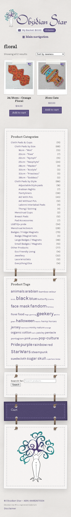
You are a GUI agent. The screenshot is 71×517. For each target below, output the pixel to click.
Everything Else (23, 263)
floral (14, 314)
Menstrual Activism (22, 228)
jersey (15, 327)
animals (17, 291)
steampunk (39, 352)
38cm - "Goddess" (28, 177)
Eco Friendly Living (25, 251)
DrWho (51, 299)
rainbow (40, 344)
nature (40, 327)
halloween (25, 320)
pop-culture (48, 338)
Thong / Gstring (27, 208)
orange (48, 328)
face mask (20, 306)
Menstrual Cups (24, 212)
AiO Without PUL (28, 200)
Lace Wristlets (23, 259)
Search (15, 385)
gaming (32, 315)
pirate (34, 338)
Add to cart (19, 113)
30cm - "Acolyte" (28, 169)
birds (13, 299)
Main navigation (37, 37)
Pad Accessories (24, 220)
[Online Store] (35, 18)
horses (52, 321)
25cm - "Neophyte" (29, 161)
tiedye (57, 359)
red (50, 345)
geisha (56, 315)
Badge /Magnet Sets (26, 235)
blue (33, 298)
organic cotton (21, 332)
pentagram (17, 338)
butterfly (42, 299)
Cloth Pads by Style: (26, 181)
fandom (38, 306)
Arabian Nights (27, 189)
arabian (31, 291)
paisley (40, 332)
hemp (44, 321)
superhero (50, 359)
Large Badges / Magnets (28, 239)
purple (26, 344)
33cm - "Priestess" (29, 173)
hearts (37, 322)
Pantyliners (25, 193)
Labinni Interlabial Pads (32, 204)
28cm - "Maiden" (28, 165)
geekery (44, 314)
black (22, 298)
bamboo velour (47, 291)
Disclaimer (10, 508)
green (13, 322)
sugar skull (36, 358)
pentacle (50, 332)
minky (32, 327)
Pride (15, 344)
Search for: (17, 380)
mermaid (24, 328)
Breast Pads (21, 216)
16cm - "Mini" (25, 150)
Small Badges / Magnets (28, 243)
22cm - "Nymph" (28, 157)
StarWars (21, 351)
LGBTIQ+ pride (18, 224)
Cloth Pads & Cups (21, 142)
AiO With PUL (26, 197)
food (21, 314)
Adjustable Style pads (31, 185)
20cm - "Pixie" (26, 154)
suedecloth (18, 359)
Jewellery (20, 255)
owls (34, 333)
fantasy (50, 307)
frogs (27, 315)
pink (27, 338)
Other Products (19, 247)
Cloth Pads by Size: (25, 146)
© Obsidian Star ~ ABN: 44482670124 (24, 500)
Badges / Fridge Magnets (24, 232)
